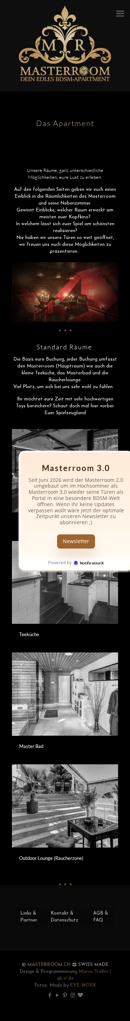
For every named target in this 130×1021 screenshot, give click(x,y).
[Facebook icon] (50, 996)
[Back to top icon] (115, 1006)
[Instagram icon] (72, 996)
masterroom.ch (48, 964)
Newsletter (76, 541)
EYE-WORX (83, 985)
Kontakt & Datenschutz (64, 917)
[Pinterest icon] (65, 996)
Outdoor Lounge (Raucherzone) (51, 858)
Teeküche (29, 634)
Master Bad (31, 746)
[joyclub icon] (80, 996)
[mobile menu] (120, 14)
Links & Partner (28, 917)
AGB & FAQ (100, 917)
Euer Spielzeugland (65, 413)
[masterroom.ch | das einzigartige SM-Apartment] (65, 45)
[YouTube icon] (57, 996)
